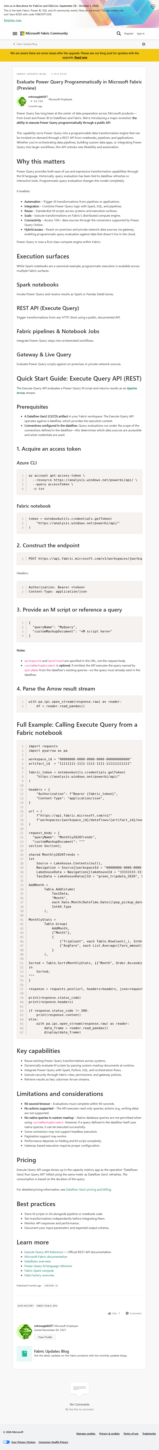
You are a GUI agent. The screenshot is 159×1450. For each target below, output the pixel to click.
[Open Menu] (143, 44)
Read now (80, 57)
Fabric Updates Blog (27, 44)
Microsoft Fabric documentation (45, 1256)
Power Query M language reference (48, 1266)
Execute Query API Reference (43, 1252)
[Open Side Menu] (15, 33)
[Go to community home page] (44, 33)
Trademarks (149, 1433)
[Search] (119, 33)
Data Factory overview (39, 1275)
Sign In (140, 33)
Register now (13, 20)
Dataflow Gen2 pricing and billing (88, 1189)
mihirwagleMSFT (38, 97)
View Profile (45, 1337)
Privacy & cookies (109, 1433)
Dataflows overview (37, 1261)
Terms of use (131, 1433)
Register (129, 33)
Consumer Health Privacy (53, 1442)
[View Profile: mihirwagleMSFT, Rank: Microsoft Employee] (21, 101)
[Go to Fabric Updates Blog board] (24, 1354)
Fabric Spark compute (39, 1270)
